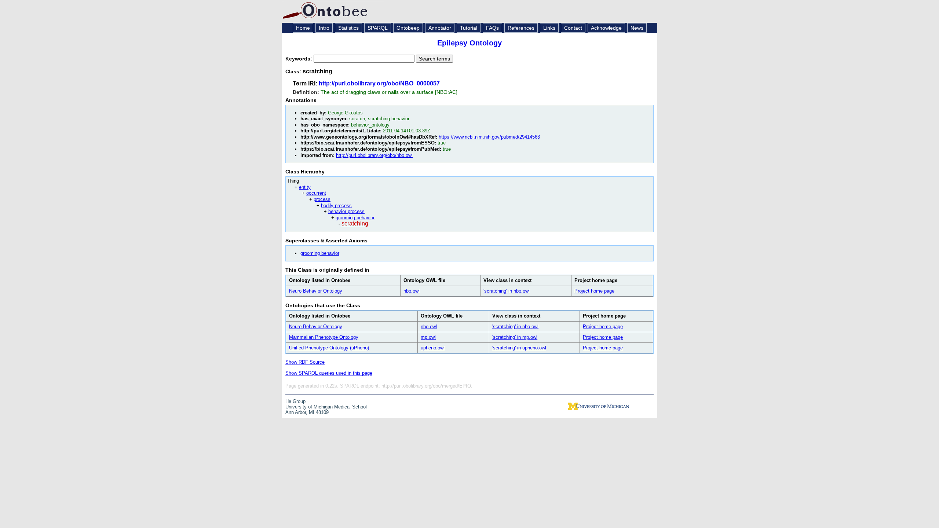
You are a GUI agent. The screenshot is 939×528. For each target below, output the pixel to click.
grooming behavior (355, 217)
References (521, 28)
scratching (354, 223)
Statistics (348, 28)
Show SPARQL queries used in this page (328, 373)
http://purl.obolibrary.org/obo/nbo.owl (374, 155)
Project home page (594, 291)
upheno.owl (433, 348)
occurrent (316, 193)
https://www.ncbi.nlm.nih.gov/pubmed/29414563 (489, 137)
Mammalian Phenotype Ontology (323, 337)
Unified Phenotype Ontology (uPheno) (329, 348)
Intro (324, 28)
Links (549, 28)
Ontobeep (408, 28)
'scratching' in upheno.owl (519, 348)
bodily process (336, 205)
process (322, 199)
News (637, 28)
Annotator (439, 28)
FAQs (492, 28)
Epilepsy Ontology (469, 43)
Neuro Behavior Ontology (315, 291)
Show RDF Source (305, 362)
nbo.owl (411, 291)
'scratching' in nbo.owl (506, 291)
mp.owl (428, 337)
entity (305, 187)
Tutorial (468, 28)
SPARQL (378, 28)
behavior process (346, 211)
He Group (295, 401)
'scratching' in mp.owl (514, 337)
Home (303, 28)
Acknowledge (606, 28)
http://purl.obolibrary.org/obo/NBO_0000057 (379, 83)
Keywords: (299, 59)
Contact (573, 28)
